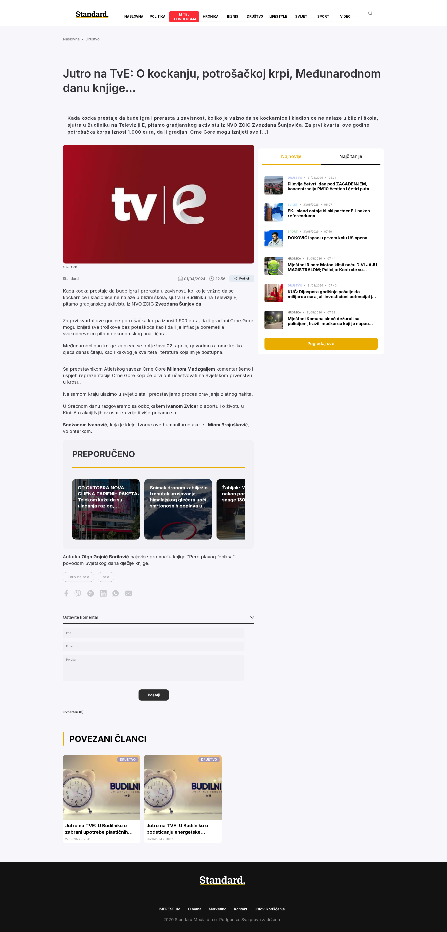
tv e (106, 577)
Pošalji (154, 695)
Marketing (218, 909)
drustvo (92, 39)
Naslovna (71, 39)
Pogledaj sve (321, 343)
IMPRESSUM (169, 909)
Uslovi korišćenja (270, 909)
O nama (194, 909)
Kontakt (240, 909)
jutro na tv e (78, 577)
